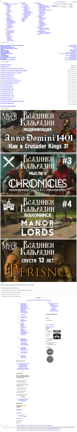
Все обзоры (23, 356)
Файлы (8, 8)
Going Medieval (42, 23)
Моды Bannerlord (10, 23)
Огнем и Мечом (42, 8)
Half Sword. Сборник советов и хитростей (8, 48)
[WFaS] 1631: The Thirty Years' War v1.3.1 (8, 78)
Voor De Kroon (42, 19)
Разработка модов (10, 26)
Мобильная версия (10, 40)
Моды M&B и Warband (11, 22)
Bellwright (41, 22)
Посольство (9, 25)
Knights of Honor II (42, 18)
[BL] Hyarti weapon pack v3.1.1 (6, 84)
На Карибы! (41, 10)
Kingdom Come (23, 316)
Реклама (8, 35)
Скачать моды (24, 6)
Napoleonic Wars (42, 11)
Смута (40, 20)
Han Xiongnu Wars (24, 312)
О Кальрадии (23, 314)
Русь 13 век (26, 4)
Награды (47, 328)
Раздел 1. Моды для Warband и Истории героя (68, 53)
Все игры (39, 34)
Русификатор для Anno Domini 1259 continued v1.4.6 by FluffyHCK (13, 70)
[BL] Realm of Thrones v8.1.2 (6, 64)
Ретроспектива (74, 51)
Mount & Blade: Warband (44, 5)
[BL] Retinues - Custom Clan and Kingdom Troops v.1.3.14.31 (12, 101)
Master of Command (4, 50)
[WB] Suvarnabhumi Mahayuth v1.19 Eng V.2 (9, 82)
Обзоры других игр (73, 46)
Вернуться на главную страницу (11, 3)
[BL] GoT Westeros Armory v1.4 (6, 86)
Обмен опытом (25, 18)
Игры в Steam (9, 37)
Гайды (23, 21)
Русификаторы (27, 10)
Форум (8, 12)
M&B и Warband (10, 20)
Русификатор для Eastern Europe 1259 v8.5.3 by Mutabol (11, 68)
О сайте (8, 11)
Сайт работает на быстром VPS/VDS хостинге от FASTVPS (23, 368)
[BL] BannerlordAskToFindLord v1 (7, 74)
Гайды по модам (24, 357)
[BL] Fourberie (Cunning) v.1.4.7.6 (7, 103)
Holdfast (22, 323)
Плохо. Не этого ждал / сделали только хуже (10, 294)
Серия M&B (39, 3)
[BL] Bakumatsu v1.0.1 (4, 66)
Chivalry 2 (41, 30)
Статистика (19, 409)
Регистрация (54, 5)
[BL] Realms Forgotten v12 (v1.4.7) (7, 97)
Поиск (6, 29)
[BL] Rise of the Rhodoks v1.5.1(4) (7, 95)
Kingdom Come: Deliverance (44, 32)
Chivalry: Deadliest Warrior (44, 29)
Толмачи (23, 19)
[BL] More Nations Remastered (6, 99)
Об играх (9, 5)
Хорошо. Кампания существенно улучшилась (21, 381)
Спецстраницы (8, 33)
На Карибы (23, 309)
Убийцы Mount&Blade (5, 51)
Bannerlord (26, 9)
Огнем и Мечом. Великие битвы (45, 9)
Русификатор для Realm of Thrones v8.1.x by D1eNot (10, 72)
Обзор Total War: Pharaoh (5, 46)
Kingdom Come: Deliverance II (45, 33)
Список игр (37, 2)
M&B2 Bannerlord (10, 21)
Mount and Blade (27, 7)
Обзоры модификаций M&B (71, 55)
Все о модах (22, 2)
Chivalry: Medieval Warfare (44, 28)
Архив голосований (47, 300)
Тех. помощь (9, 24)
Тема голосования (29, 300)
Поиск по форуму (10, 30)
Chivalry (22, 319)
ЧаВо (8, 7)
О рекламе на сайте (41, 425)
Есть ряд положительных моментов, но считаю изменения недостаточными (16, 290)
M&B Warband (23, 304)
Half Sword (41, 26)
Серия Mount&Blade (73, 45)
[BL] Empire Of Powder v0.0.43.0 (6, 76)
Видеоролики (9, 10)
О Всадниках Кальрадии (32, 425)
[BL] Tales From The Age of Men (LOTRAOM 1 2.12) (10, 80)
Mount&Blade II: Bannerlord (44, 6)
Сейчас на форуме (19, 418)
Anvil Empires (41, 25)
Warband (25, 8)
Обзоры (23, 20)
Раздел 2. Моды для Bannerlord (71, 57)
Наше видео (9, 36)
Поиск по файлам (10, 32)
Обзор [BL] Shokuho (4, 55)
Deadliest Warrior (24, 320)
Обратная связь (49, 425)
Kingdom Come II (24, 317)
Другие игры (9, 27)
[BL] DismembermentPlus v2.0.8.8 (7, 88)
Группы (8, 18)
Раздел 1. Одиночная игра (72, 52)
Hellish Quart (23, 325)
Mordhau (22, 324)
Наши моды (24, 3)
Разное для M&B (27, 11)
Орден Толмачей (24, 352)
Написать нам (10, 39)
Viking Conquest (42, 12)
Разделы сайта (7, 4)
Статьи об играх (73, 49)
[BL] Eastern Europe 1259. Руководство (8, 57)
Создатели (75, 47)
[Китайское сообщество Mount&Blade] (8, 426)
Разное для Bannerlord (28, 12)
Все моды (26, 5)
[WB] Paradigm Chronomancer (6, 53)
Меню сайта (5, 2)
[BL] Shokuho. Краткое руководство (7, 59)
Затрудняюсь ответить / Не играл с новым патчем (11, 296)
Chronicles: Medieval (43, 24)
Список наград (10, 17)
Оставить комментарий (38, 300)
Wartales (40, 17)
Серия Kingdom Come (41, 31)
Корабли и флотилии (4, 52)
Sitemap (17, 425)
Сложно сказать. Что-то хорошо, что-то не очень (11, 292)
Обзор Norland (3, 58)
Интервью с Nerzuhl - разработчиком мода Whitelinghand (12, 45)
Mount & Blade (42, 4)
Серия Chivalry (40, 27)
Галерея (8, 9)
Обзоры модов (23, 355)
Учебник (9, 6)
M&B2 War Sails (24, 306)
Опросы (8, 38)
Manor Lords (41, 21)
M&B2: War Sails (42, 7)
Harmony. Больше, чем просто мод (7, 47)
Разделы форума (8, 19)
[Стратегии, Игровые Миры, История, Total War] (3, 426)
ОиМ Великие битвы (25, 308)
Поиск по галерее (10, 31)
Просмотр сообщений (49, 326)
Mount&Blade (23, 338)
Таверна (8, 28)
